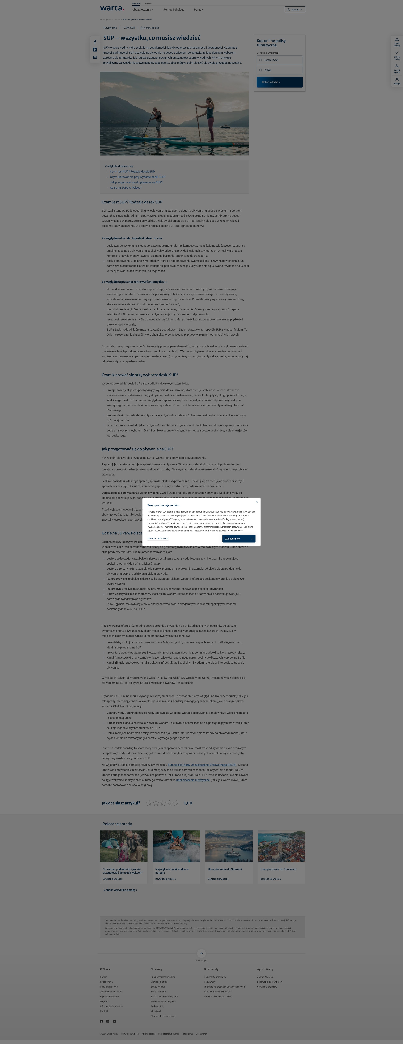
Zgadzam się (232, 538)
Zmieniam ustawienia (158, 538)
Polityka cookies (235, 530)
